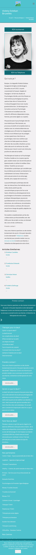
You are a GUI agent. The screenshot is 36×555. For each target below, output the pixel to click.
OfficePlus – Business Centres (11, 530)
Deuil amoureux (7, 355)
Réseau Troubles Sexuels (10, 487)
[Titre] (18, 3)
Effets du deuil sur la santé (10, 339)
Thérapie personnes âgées (10, 513)
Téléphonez (20, 235)
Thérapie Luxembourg (9, 526)
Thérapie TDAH (7, 504)
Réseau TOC (6, 496)
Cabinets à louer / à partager (11, 500)
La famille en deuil (7, 344)
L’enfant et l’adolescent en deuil (11, 353)
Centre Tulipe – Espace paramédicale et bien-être (17, 456)
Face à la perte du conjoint (10, 347)
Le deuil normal (7, 333)
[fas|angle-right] (1, 320)
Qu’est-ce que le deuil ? (9, 330)
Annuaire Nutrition (8, 479)
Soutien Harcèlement (9, 521)
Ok (18, 551)
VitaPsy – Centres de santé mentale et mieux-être (17, 468)
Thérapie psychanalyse (9, 517)
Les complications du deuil (10, 336)
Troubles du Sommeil (9, 492)
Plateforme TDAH (8, 509)
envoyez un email (9, 241)
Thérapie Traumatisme (9, 464)
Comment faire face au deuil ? (11, 350)
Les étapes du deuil (8, 341)
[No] (34, 548)
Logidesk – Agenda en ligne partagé (13, 460)
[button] (33, 4)
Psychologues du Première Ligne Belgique (15, 483)
